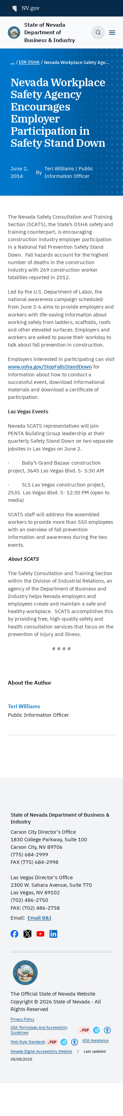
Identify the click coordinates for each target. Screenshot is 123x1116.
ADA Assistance (95, 1040)
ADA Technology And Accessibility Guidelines (39, 1030)
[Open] (112, 32)
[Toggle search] (98, 32)
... (13, 62)
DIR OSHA (29, 62)
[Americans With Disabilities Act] (107, 1030)
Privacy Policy (22, 1019)
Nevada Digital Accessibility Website (41, 1051)
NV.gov (31, 8)
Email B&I (39, 917)
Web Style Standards (28, 1041)
